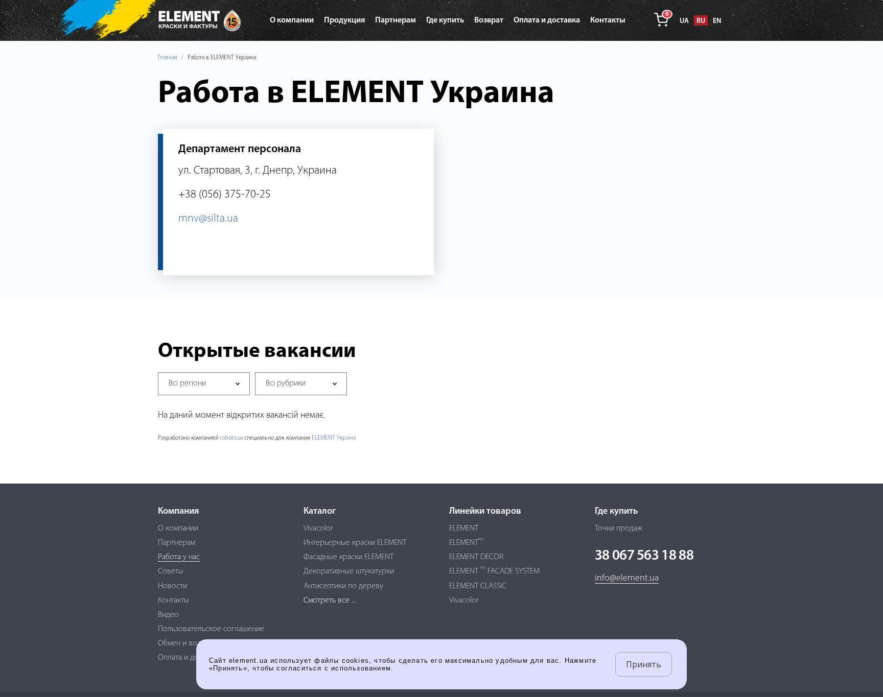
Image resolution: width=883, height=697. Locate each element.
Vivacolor (318, 528)
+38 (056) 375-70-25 (224, 195)
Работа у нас (179, 557)
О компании (178, 528)
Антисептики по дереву (343, 586)
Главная (167, 58)
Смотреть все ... (330, 600)
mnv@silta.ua (208, 219)
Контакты (173, 600)
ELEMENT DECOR (476, 557)
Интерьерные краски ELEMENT (355, 543)
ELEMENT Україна (334, 438)
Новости (172, 586)
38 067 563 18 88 (644, 556)
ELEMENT (463, 528)
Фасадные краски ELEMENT (348, 557)
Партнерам (176, 543)
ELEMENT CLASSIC (477, 586)
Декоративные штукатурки (349, 571)
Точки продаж (618, 528)
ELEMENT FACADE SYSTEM (494, 571)
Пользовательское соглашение (211, 629)
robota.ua (231, 438)
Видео (168, 615)
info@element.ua (627, 578)
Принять (643, 664)
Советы (170, 571)
